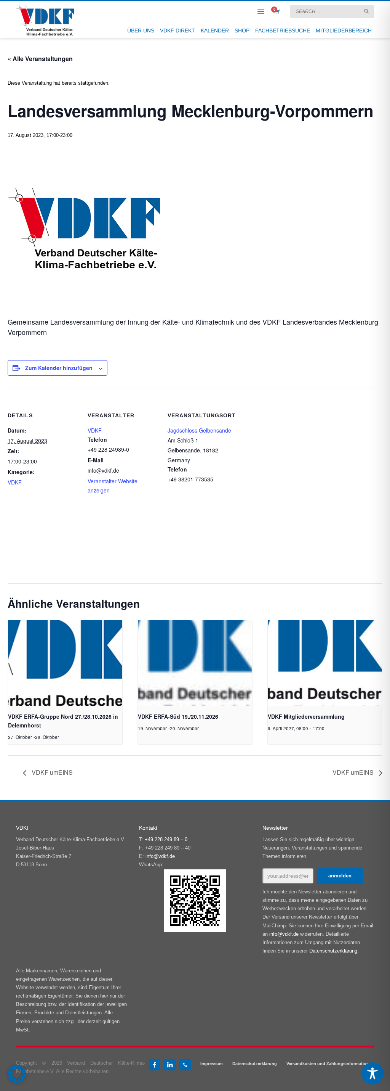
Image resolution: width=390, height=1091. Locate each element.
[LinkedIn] (170, 1064)
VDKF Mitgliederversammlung (306, 716)
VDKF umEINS (51, 772)
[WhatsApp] (185, 1064)
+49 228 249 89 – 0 (166, 839)
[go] (366, 11)
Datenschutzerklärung (333, 951)
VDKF (15, 482)
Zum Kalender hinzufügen (59, 368)
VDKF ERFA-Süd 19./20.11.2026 (178, 716)
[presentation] (65, 663)
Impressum (211, 1063)
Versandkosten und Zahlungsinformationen (330, 1063)
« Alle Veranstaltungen (40, 58)
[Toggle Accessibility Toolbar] (372, 1073)
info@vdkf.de (160, 856)
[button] (17, 1074)
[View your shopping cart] (277, 11)
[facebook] (154, 1064)
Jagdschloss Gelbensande (199, 430)
